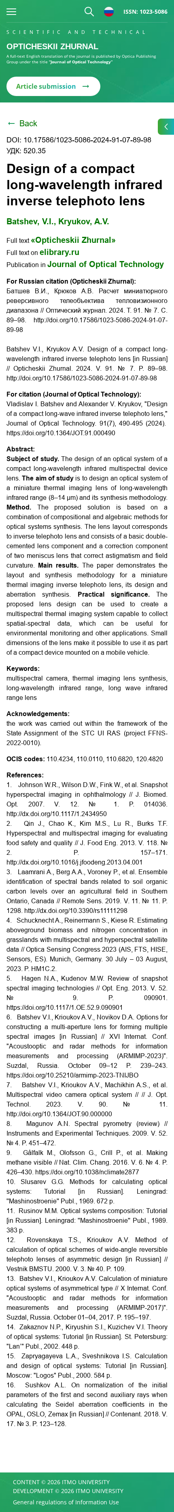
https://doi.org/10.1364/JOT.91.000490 (60, 433)
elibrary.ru (59, 252)
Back (28, 123)
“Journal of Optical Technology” (80, 62)
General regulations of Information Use (66, 1502)
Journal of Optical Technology (105, 264)
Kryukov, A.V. (83, 221)
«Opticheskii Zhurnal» (73, 240)
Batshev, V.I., (31, 221)
